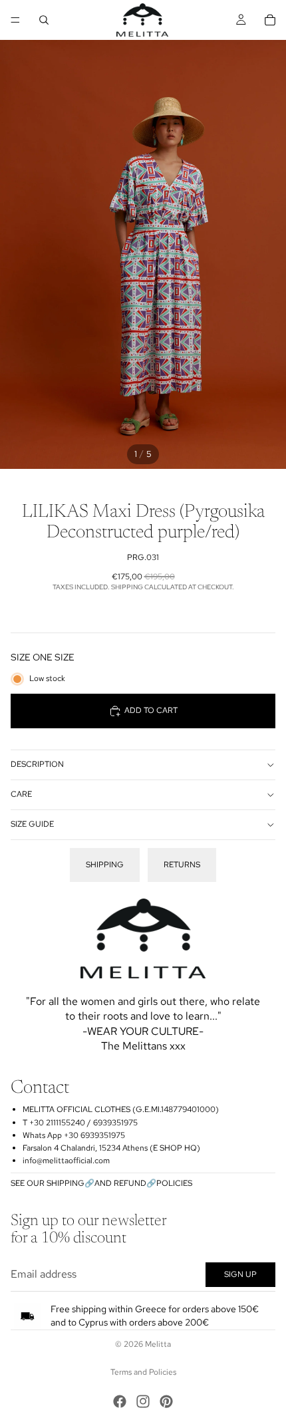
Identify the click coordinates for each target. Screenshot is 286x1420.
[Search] (44, 20)
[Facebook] (120, 1401)
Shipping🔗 (70, 1183)
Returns (182, 864)
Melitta (158, 1344)
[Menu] (15, 20)
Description (37, 764)
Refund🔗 (135, 1183)
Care (21, 794)
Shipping (105, 864)
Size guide (32, 824)
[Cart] (270, 20)
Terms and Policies (143, 1372)
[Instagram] (143, 1401)
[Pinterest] (166, 1401)
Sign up (240, 1274)
